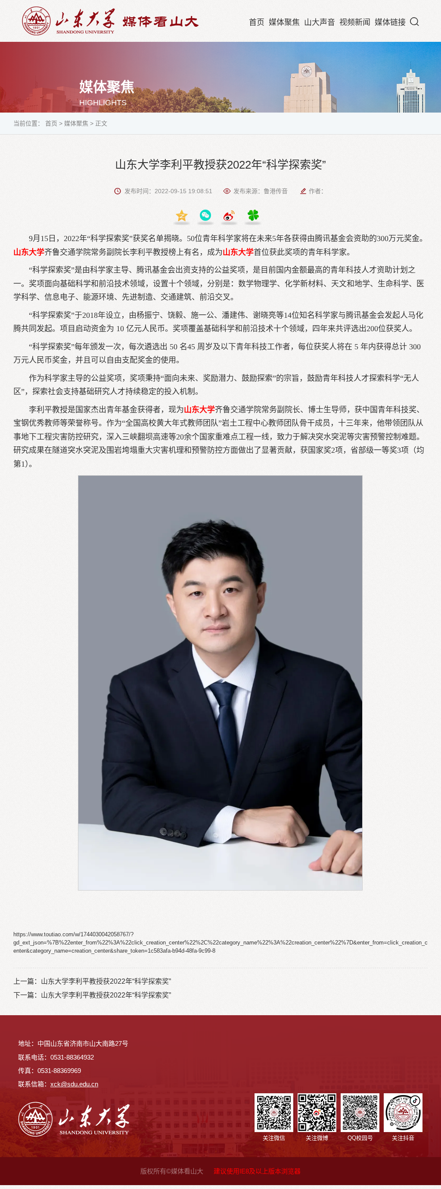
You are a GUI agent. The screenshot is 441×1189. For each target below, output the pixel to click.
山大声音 (319, 22)
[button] (414, 21)
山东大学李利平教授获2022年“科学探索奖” (106, 981)
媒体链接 (390, 22)
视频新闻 (354, 22)
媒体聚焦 (284, 22)
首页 (256, 22)
